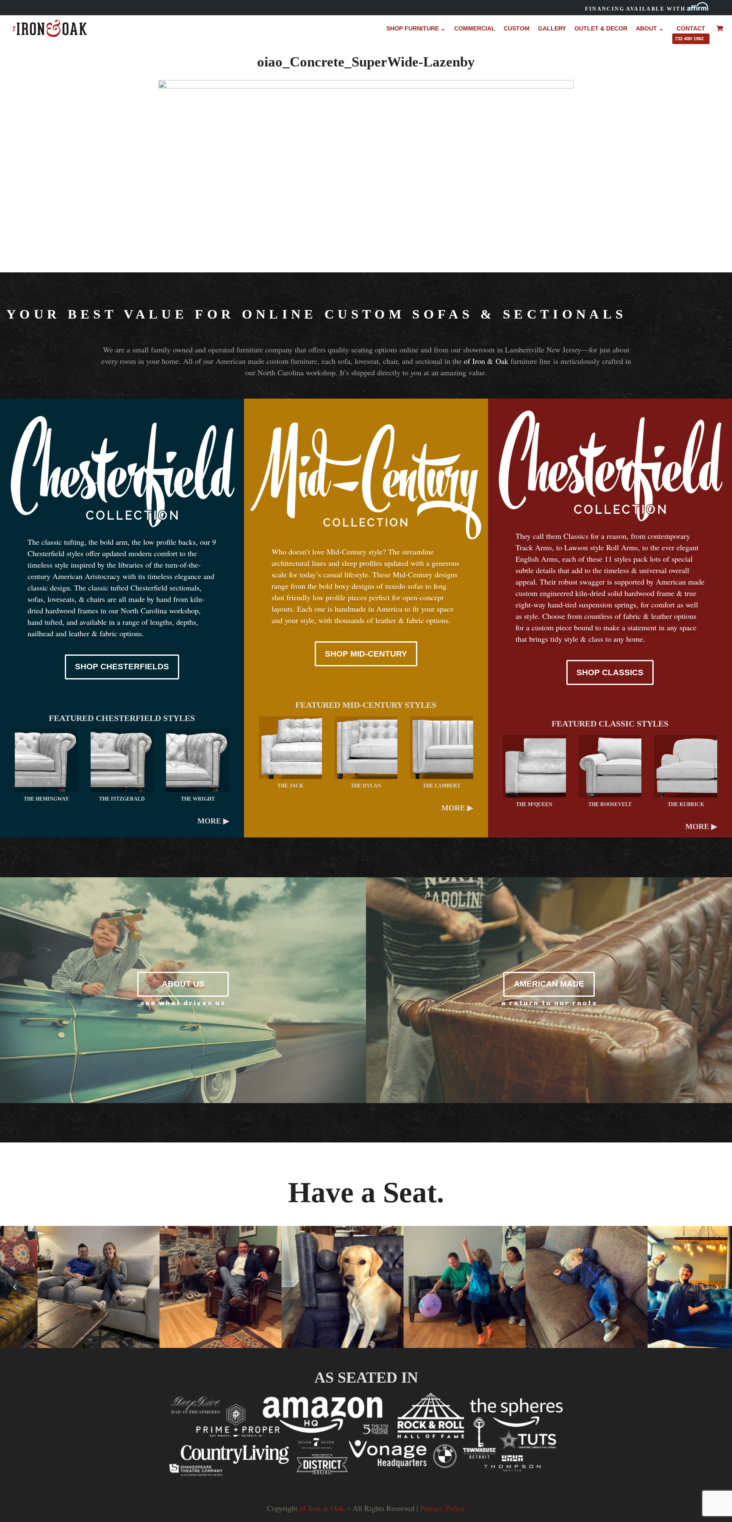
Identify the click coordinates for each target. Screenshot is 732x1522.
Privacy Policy (442, 1508)
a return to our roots (549, 1003)
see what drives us (183, 1003)
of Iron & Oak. (322, 1508)
